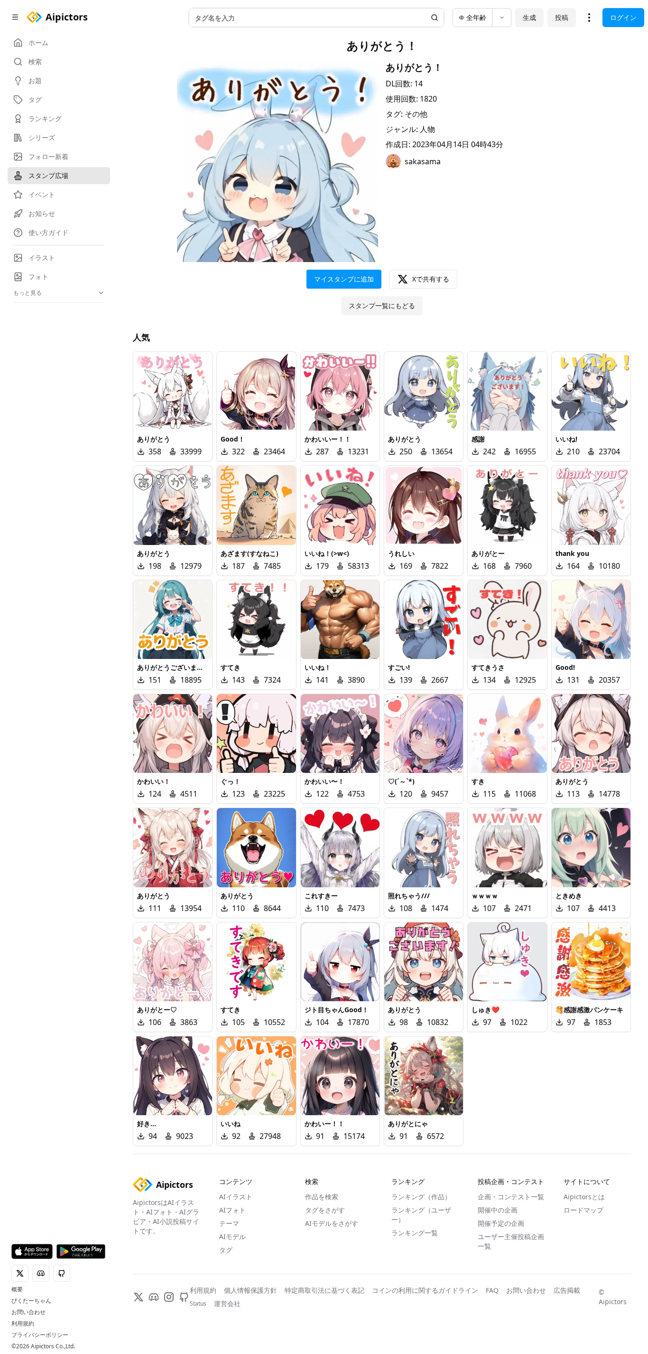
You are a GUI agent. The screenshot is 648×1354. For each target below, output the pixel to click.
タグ (225, 1249)
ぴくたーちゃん (31, 1301)
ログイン (623, 17)
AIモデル (232, 1236)
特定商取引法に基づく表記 (324, 1290)
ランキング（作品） (421, 1196)
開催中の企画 (498, 1209)
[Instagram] (169, 1297)
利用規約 (22, 1323)
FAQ (492, 1290)
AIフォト (232, 1209)
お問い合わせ (28, 1312)
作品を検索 (321, 1196)
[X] (138, 1297)
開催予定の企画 (501, 1223)
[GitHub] (184, 1297)
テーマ (229, 1223)
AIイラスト (235, 1196)
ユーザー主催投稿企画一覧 (511, 1241)
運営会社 (227, 1303)
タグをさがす (325, 1209)
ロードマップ (583, 1209)
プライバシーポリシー (39, 1335)
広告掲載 (567, 1290)
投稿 (561, 17)
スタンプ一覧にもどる (382, 305)
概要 (17, 1289)
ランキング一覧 (414, 1232)
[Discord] (153, 1297)
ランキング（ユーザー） (421, 1214)
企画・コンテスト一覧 (511, 1196)
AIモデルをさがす (331, 1223)
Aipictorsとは (584, 1196)
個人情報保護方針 (250, 1290)
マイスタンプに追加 (344, 278)
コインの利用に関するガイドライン (425, 1290)
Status (198, 1303)
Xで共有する (430, 278)
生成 (529, 17)
